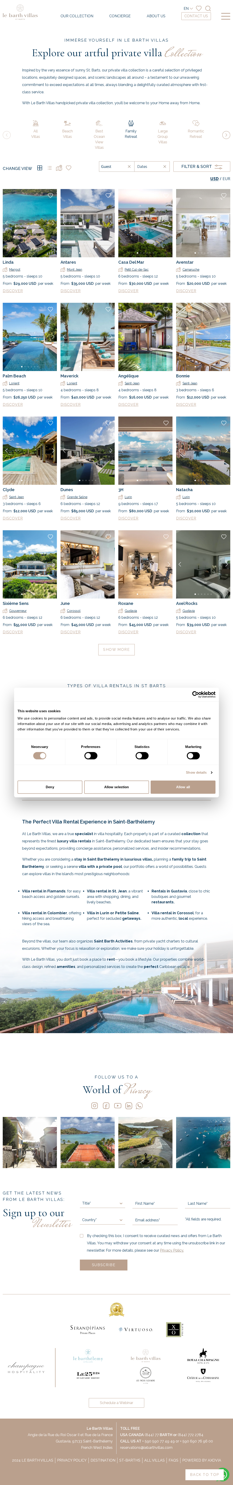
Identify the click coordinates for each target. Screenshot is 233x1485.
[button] (6, 223)
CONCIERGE (120, 16)
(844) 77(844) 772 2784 (161, 1435)
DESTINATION (103, 1460)
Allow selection (116, 787)
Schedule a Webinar (116, 1403)
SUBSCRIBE (103, 1265)
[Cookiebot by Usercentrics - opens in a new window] (195, 694)
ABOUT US (156, 16)
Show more (116, 649)
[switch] (90, 755)
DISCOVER (13, 291)
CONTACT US (196, 16)
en (186, 8)
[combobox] (82, 1203)
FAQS (173, 1460)
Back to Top (204, 1474)
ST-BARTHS (129, 1460)
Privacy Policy (72, 1460)
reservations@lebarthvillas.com (146, 1447)
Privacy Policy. (172, 1250)
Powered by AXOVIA (201, 1460)
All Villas (154, 1460)
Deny (50, 787)
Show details (196, 772)
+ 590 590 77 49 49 (158, 1441)
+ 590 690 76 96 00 (196, 1441)
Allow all (183, 787)
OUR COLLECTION (77, 16)
